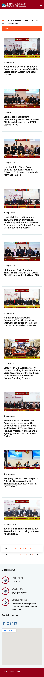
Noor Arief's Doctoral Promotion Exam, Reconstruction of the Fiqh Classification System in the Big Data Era (21, 70)
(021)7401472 (16, 582)
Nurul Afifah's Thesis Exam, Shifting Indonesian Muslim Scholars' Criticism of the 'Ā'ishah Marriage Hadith (21, 171)
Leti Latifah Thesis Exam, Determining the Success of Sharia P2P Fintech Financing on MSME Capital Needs (21, 120)
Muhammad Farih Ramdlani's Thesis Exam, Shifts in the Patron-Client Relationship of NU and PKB (21, 273)
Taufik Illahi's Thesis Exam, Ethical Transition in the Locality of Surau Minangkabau (21, 531)
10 (17, 555)
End (36, 555)
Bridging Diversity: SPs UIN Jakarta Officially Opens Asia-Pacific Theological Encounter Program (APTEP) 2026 (21, 482)
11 (24, 555)
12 (30, 555)
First (6, 548)
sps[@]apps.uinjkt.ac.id (19, 593)
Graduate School (14, 671)
